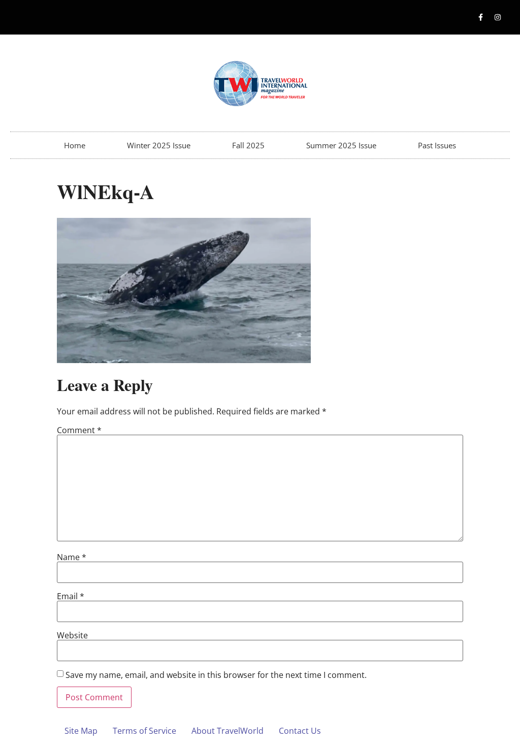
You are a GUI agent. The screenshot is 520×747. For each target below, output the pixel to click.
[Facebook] (481, 17)
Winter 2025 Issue (158, 145)
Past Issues (437, 145)
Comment (79, 430)
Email (70, 596)
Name (71, 557)
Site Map (81, 730)
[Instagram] (498, 17)
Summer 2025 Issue (341, 145)
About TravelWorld (227, 730)
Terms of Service (144, 730)
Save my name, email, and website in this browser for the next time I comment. (216, 675)
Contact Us (300, 730)
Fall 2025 (248, 145)
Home (74, 145)
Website (72, 635)
